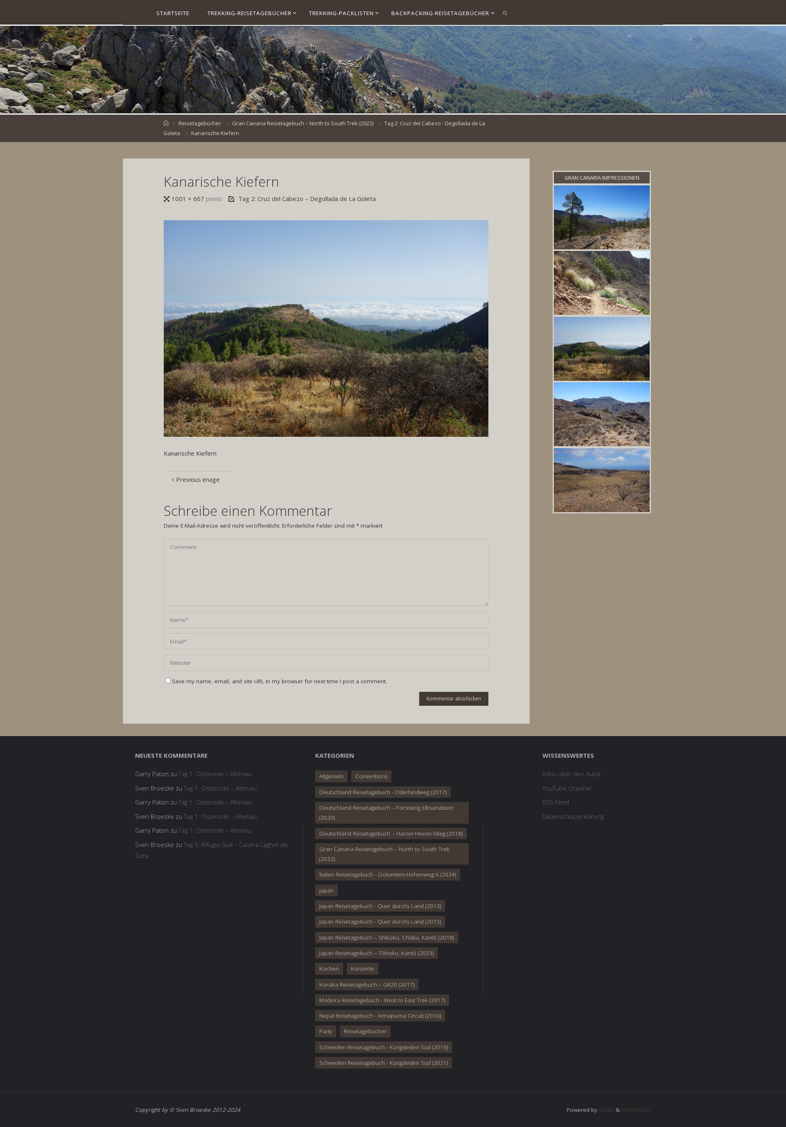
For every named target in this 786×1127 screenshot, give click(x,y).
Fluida (605, 1109)
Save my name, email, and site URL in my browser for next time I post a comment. (279, 681)
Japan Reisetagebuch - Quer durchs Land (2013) (380, 906)
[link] (505, 12)
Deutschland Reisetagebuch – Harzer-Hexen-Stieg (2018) (391, 833)
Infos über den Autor (571, 774)
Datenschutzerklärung (573, 816)
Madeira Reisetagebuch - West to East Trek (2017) (382, 1000)
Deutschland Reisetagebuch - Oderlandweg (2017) (383, 792)
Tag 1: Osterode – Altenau (214, 774)
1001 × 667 (189, 198)
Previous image (198, 479)
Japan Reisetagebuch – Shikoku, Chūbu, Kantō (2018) (386, 937)
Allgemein (331, 776)
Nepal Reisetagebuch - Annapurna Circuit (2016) (380, 1015)
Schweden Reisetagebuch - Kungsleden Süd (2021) (383, 1062)
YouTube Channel (566, 788)
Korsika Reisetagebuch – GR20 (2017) (366, 984)
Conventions (371, 776)
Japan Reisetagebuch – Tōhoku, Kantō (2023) (376, 953)
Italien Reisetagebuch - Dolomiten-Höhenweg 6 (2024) (387, 874)
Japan (326, 890)
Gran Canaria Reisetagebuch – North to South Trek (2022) (302, 123)
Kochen (329, 968)
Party (325, 1031)
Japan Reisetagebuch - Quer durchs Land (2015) (380, 921)
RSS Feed (555, 802)
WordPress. (636, 1109)
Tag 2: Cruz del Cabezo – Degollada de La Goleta (307, 198)
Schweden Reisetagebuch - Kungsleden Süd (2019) (383, 1047)
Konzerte (362, 968)
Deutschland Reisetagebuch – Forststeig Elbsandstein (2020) (386, 812)
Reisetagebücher (199, 123)
